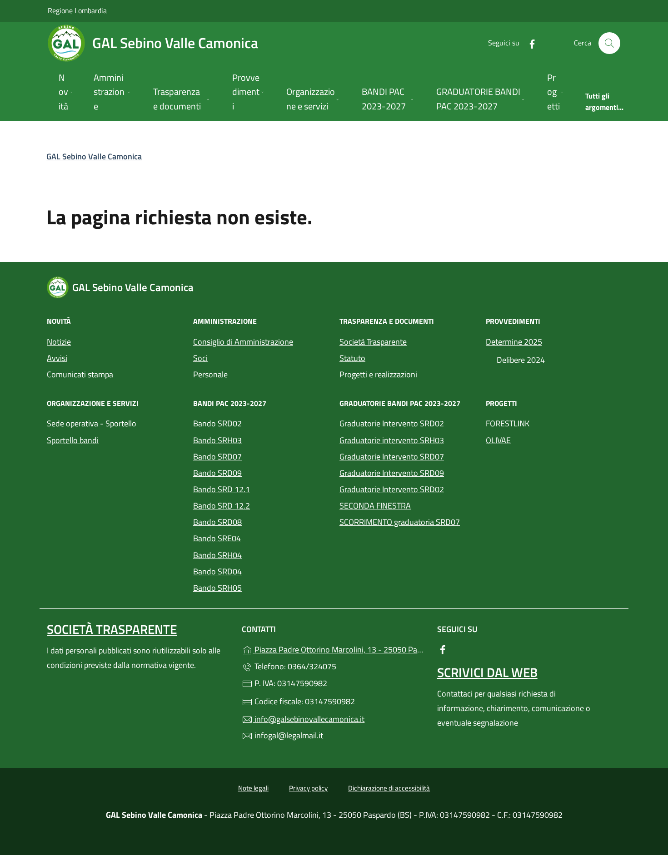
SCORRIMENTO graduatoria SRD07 (399, 522)
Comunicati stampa (80, 374)
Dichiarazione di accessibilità (389, 788)
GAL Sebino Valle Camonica (94, 156)
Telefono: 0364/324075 (294, 666)
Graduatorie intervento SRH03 (391, 440)
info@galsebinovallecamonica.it (308, 719)
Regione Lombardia (77, 10)
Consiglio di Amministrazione (243, 342)
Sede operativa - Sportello (91, 423)
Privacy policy (308, 788)
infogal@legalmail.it (288, 735)
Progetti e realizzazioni (378, 374)
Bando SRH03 (217, 440)
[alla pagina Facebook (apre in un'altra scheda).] (528, 43)
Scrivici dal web (487, 672)
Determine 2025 (514, 342)
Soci (200, 358)
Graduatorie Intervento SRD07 (391, 456)
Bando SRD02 (217, 423)
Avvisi (57, 358)
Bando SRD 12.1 (221, 489)
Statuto (352, 358)
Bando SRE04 (217, 538)
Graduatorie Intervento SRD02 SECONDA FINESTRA (391, 497)
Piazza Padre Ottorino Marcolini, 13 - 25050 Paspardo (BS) (339, 649)
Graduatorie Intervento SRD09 (391, 473)
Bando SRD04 (217, 571)
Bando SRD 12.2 (221, 505)
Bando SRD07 (217, 456)
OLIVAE (498, 440)
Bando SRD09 (217, 473)
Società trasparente (112, 629)
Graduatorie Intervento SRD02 (391, 423)
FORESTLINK (507, 423)
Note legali (253, 788)
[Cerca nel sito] (609, 43)
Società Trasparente (373, 342)
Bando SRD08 (217, 522)
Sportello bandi (73, 440)
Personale (210, 374)
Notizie (59, 342)
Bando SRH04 (217, 555)
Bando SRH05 (217, 588)
